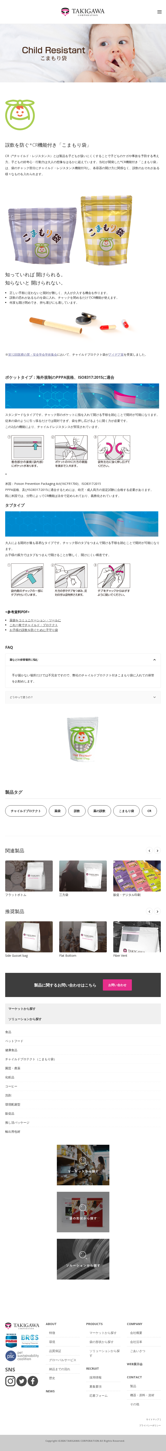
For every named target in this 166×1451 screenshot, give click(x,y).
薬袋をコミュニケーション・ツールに (35, 620)
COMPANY (134, 1324)
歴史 (52, 1378)
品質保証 (55, 1351)
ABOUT (51, 1324)
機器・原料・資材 (142, 1395)
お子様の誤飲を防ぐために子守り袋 (34, 630)
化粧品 (9, 1077)
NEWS (50, 1391)
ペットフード (14, 1041)
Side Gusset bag (29, 937)
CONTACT (134, 1377)
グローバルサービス (62, 1360)
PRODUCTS (94, 1324)
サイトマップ (152, 1419)
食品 (8, 1032)
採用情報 (95, 1377)
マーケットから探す (103, 1333)
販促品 (9, 1113)
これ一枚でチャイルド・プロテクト (34, 625)
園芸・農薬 (12, 1068)
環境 (52, 1342)
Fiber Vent (137, 937)
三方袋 (83, 876)
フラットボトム (29, 876)
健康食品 (11, 1050)
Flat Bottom (83, 937)
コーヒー (11, 1086)
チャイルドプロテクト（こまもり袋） (31, 1059)
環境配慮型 (12, 1104)
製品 (133, 1386)
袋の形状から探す (101, 1342)
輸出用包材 (12, 1131)
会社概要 (136, 1333)
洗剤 (8, 1095)
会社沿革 (136, 1342)
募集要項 (95, 1386)
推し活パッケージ (17, 1122)
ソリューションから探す (104, 1353)
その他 (134, 1404)
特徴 (52, 1333)
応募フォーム (98, 1395)
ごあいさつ (137, 1351)
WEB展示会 (135, 1364)
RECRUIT (92, 1368)
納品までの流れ (59, 1369)
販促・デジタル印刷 (137, 876)
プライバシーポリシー (150, 1425)
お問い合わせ (117, 985)
